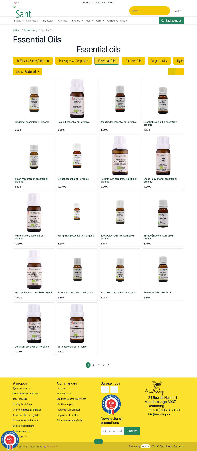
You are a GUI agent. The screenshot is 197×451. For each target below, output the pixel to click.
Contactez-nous (171, 20)
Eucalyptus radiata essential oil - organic (118, 237)
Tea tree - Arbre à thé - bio (158, 292)
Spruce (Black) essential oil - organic (159, 237)
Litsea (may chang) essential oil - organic (161, 180)
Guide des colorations (23, 425)
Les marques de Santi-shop (26, 393)
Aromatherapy (30, 30)
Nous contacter (64, 393)
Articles (16, 30)
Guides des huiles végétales (26, 415)
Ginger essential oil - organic (73, 178)
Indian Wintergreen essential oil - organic (32, 180)
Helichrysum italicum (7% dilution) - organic (119, 180)
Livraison (61, 388)
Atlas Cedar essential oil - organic (119, 122)
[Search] (166, 10)
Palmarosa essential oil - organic (118, 292)
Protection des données (68, 409)
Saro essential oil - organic (72, 346)
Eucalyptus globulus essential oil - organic (162, 123)
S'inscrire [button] (132, 431)
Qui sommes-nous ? (22, 388)
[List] (180, 71)
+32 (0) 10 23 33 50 (164, 410)
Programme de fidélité (68, 415)
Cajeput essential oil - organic (74, 122)
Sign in (178, 11)
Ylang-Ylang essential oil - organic (76, 235)
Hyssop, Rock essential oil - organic (33, 292)
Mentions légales (65, 404)
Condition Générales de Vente (71, 399)
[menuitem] (19, 20)
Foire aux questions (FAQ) (69, 420)
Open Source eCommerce (172, 446)
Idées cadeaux (20, 399)
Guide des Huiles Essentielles (27, 409)
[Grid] (172, 71)
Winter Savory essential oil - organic (29, 237)
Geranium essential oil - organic (31, 346)
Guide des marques (22, 431)
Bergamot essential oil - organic (31, 122)
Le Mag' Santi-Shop (22, 404)
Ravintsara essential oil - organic (75, 292)
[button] (27, 71)
